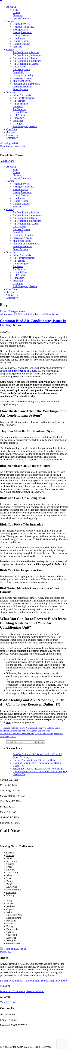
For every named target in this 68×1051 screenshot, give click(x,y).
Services (10, 92)
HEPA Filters (19, 115)
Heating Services (21, 23)
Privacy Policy (7, 1036)
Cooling (10, 49)
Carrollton (11, 892)
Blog (15, 9)
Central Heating (20, 41)
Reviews (10, 132)
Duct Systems (19, 66)
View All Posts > (8, 1002)
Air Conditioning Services (26, 52)
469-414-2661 (7, 161)
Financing (18, 15)
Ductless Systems (21, 69)
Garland (10, 852)
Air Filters (18, 106)
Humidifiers (19, 118)
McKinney (11, 861)
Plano (9, 884)
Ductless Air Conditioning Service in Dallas (34, 760)
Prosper (10, 855)
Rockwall (11, 920)
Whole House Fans (22, 86)
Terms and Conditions (11, 1041)
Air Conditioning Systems (26, 63)
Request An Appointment (12, 311)
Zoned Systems (20, 89)
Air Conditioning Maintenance (28, 55)
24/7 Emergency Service (25, 126)
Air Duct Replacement (24, 98)
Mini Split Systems (22, 80)
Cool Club (11, 129)
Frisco (9, 866)
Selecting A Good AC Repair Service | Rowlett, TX (38, 768)
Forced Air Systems (22, 78)
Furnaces (17, 46)
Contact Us (12, 135)
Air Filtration (19, 109)
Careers (16, 12)
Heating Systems (21, 35)
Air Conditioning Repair (25, 58)
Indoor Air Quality (22, 95)
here (8, 722)
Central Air (18, 72)
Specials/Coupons (22, 18)
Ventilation (18, 120)
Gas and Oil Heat (21, 43)
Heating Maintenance (23, 26)
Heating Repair (20, 29)
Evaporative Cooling (23, 75)
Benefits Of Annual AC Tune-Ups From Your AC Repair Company (33, 980)
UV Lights (18, 123)
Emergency (12, 137)
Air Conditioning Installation (27, 61)
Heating (10, 21)
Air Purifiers (19, 100)
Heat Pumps (19, 38)
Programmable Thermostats (26, 83)
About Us (11, 6)
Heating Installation (22, 32)
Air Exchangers (20, 103)
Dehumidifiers (20, 112)
